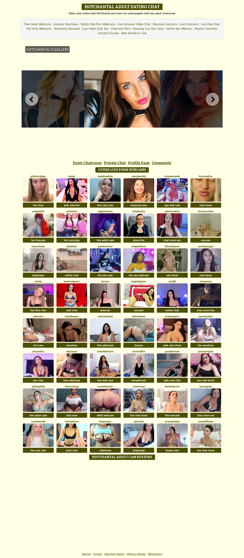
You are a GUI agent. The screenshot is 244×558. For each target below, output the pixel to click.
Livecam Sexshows (65, 24)
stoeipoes (206, 281)
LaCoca (105, 281)
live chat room (138, 415)
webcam (105, 310)
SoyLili (172, 281)
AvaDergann (172, 316)
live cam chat (105, 205)
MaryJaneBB (139, 176)
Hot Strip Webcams (39, 28)
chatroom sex (138, 205)
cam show (206, 275)
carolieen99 (38, 421)
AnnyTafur (38, 351)
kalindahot (138, 316)
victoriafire (138, 351)
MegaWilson (138, 246)
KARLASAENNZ (172, 386)
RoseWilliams (205, 421)
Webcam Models (136, 554)
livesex (139, 345)
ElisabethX (138, 211)
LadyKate (72, 246)
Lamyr (71, 176)
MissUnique (72, 386)
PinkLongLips (38, 176)
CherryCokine (206, 211)
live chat (38, 205)
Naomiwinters (105, 351)
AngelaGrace (138, 281)
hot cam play (72, 240)
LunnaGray (206, 386)
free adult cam (105, 240)
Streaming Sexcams (67, 28)
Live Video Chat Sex (95, 28)
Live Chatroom (189, 24)
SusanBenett (105, 386)
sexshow (71, 345)
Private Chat (115, 163)
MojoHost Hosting (114, 554)
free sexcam (172, 415)
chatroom (105, 450)
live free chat (38, 310)
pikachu (38, 316)
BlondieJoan (172, 246)
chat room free (206, 310)
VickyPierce (72, 421)
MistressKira (172, 211)
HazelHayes (72, 316)
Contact (97, 554)
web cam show (172, 345)
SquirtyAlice (206, 316)
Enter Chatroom (87, 163)
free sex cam (38, 450)
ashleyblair (38, 386)
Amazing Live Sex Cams (148, 28)
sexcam (205, 240)
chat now (71, 415)
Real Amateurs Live (134, 33)
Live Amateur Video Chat (134, 24)
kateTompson (72, 281)
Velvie (38, 281)
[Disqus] (122, 506)
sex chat (38, 380)
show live (139, 240)
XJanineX (139, 421)
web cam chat (172, 380)
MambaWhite (105, 176)
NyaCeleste (38, 246)
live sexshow (206, 345)
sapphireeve (105, 211)
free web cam (105, 380)
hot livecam (38, 240)
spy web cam (172, 205)
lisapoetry (105, 421)
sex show (172, 275)
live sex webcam (139, 275)
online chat (72, 275)
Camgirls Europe (108, 33)
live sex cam (105, 275)
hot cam (38, 345)
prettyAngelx (205, 351)
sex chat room (205, 450)
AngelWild (38, 211)
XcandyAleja (172, 421)
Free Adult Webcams (37, 24)
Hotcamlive (205, 176)
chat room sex (172, 240)
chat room (206, 205)
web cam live (72, 205)
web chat (71, 310)
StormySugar (205, 246)
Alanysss (71, 351)
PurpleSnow (172, 351)
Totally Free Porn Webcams (98, 24)
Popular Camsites (206, 28)
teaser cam (172, 450)
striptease (38, 275)
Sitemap (86, 554)
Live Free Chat (210, 24)
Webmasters (155, 554)
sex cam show (205, 380)
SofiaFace (71, 211)
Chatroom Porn (120, 28)
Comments (161, 163)
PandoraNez (105, 246)
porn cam (72, 450)
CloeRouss (139, 386)
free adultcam (105, 345)
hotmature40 (172, 176)
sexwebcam (139, 380)
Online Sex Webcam (179, 28)
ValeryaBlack (105, 316)
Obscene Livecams (165, 24)
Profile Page (139, 163)
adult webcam (105, 415)
